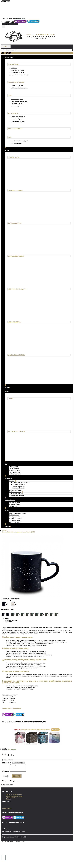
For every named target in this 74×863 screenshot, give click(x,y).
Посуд (10, 95)
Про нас (8, 799)
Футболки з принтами (15, 520)
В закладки (6, 781)
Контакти (8, 621)
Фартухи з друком (14, 472)
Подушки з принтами (15, 518)
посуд (3, 785)
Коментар (5, 771)
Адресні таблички (14, 502)
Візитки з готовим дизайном (21, 482)
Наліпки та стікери (18, 72)
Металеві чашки (13, 157)
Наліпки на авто (14, 515)
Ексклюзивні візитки (19, 484)
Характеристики (11, 620)
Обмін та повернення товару (14, 796)
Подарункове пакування (16, 355)
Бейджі (10, 398)
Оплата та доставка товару (14, 794)
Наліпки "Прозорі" (18, 493)
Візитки (14, 68)
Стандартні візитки (18, 488)
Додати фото (7, 762)
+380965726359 (16, 708)
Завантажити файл (18, 762)
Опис (7, 618)
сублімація (9, 785)
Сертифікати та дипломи (20, 75)
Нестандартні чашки (15, 190)
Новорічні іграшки (18, 119)
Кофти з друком (14, 468)
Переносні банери (14, 504)
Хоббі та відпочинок (15, 128)
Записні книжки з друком (20, 141)
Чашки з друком (17, 106)
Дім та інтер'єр (13, 113)
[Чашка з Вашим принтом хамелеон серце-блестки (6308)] (32, 596)
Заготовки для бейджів (16, 431)
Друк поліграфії (13, 64)
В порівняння (14, 781)
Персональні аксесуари (16, 82)
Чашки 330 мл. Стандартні (17, 289)
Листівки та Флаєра (18, 70)
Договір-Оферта (10, 797)
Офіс (9, 137)
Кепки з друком (13, 466)
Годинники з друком (18, 116)
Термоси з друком (18, 103)
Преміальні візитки (18, 486)
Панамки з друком (14, 470)
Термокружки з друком (19, 101)
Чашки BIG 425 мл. (14, 322)
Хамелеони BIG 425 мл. (16, 256)
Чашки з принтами (14, 522)
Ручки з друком (17, 143)
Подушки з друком (18, 121)
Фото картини (13, 506)
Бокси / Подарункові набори (17, 513)
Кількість (4, 776)
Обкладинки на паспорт (19, 88)
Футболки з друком (15, 474)
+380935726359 (6, 708)
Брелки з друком (17, 85)
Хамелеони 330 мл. (14, 223)
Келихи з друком (17, 99)
